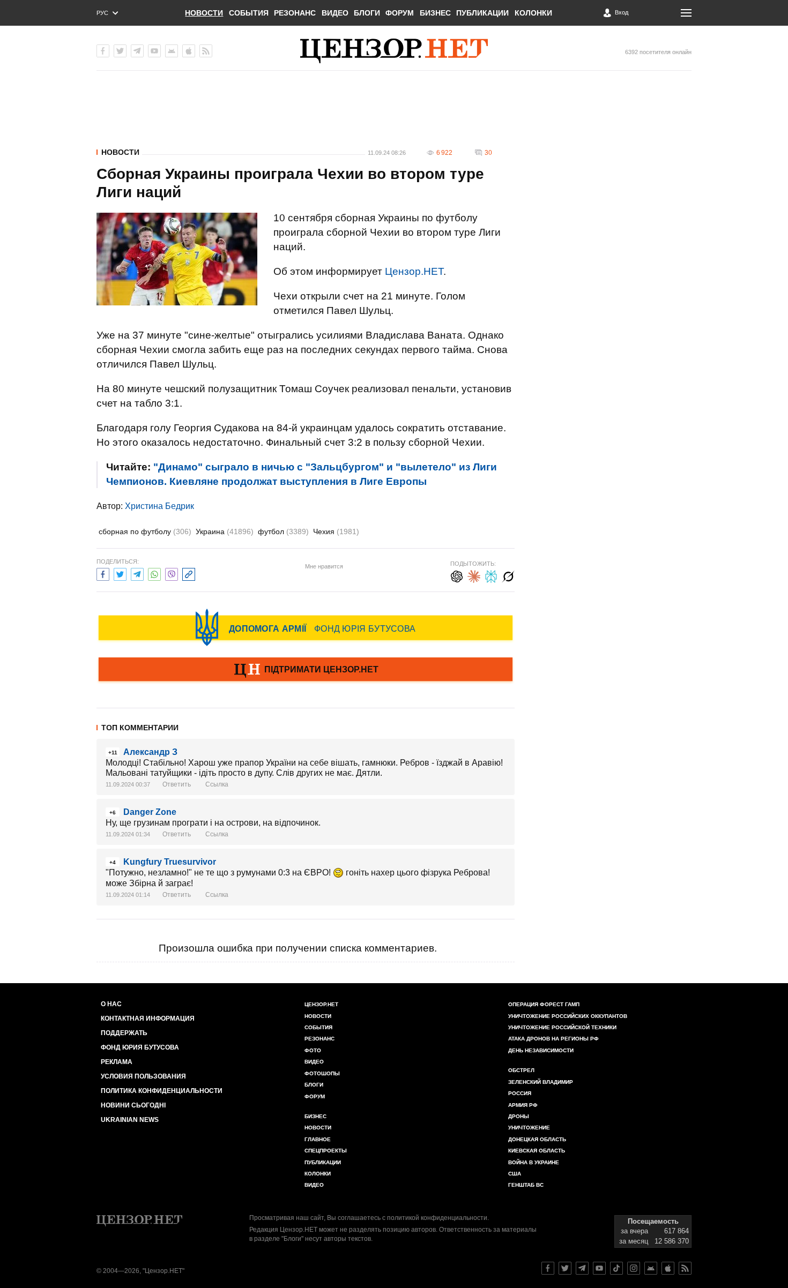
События (249, 13)
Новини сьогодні (133, 1105)
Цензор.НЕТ (414, 271)
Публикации (482, 13)
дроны (518, 1116)
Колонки (533, 13)
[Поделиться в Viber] (171, 573)
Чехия (336, 531)
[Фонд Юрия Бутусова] (305, 627)
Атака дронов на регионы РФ (553, 1039)
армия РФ (523, 1105)
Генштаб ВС (526, 1185)
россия (519, 1093)
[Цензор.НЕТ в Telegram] (137, 50)
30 (488, 152)
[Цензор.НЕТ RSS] (205, 50)
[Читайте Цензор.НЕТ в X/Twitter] (565, 1268)
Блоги (367, 13)
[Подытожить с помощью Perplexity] (491, 575)
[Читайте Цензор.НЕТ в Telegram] (582, 1268)
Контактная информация (148, 1018)
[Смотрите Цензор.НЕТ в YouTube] (599, 1268)
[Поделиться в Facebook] (102, 573)
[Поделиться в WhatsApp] (154, 573)
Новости (204, 13)
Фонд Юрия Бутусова (140, 1047)
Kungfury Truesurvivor (169, 861)
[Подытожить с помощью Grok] (508, 575)
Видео (335, 13)
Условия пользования (143, 1076)
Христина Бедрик (159, 506)
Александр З (150, 752)
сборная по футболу (145, 531)
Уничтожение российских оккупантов (567, 1016)
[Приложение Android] (171, 50)
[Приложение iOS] (188, 50)
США (514, 1174)
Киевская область (536, 1151)
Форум (399, 13)
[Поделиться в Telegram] (137, 573)
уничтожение (529, 1127)
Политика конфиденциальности (161, 1091)
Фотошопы (322, 1073)
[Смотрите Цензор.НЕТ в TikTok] (616, 1268)
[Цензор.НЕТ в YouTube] (154, 50)
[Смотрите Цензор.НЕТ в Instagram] (633, 1268)
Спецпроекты (325, 1151)
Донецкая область (537, 1139)
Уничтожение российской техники (562, 1027)
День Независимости (541, 1050)
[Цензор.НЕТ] (394, 51)
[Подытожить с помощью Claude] (473, 575)
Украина (225, 531)
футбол (283, 531)
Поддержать (124, 1033)
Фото (312, 1050)
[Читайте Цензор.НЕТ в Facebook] (547, 1268)
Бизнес (435, 13)
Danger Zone (149, 812)
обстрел (521, 1070)
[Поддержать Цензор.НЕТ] (305, 670)
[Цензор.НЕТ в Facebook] (102, 50)
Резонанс (295, 13)
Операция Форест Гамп (543, 1004)
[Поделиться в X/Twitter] (120, 573)
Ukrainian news (130, 1120)
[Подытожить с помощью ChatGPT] (456, 575)
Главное (317, 1139)
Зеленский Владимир (540, 1082)
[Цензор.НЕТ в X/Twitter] (120, 50)
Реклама (116, 1062)
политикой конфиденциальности (437, 1218)
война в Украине (533, 1162)
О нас (111, 1004)
